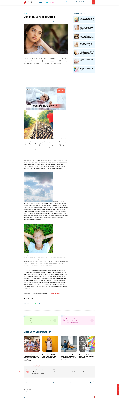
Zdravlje (40, 2)
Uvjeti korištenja (38, 397)
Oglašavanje (26, 397)
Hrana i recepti (44, 382)
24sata (51, 391)
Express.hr (65, 391)
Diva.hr (38, 391)
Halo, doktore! (53, 382)
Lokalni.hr (43, 391)
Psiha (47, 2)
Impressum (32, 397)
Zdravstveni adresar (63, 382)
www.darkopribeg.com (55, 293)
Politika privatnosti (46, 397)
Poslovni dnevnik (32, 391)
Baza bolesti (73, 382)
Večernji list (26, 391)
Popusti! (55, 391)
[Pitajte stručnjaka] (118, 389)
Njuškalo (47, 391)
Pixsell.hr (60, 391)
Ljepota (53, 2)
